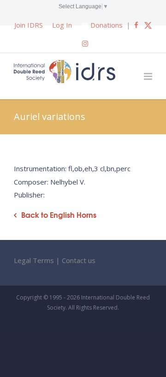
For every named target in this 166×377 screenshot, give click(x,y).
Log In (62, 25)
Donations (106, 25)
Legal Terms (34, 260)
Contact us (78, 260)
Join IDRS (28, 25)
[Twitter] (148, 25)
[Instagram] (85, 43)
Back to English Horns (58, 215)
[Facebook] (136, 25)
